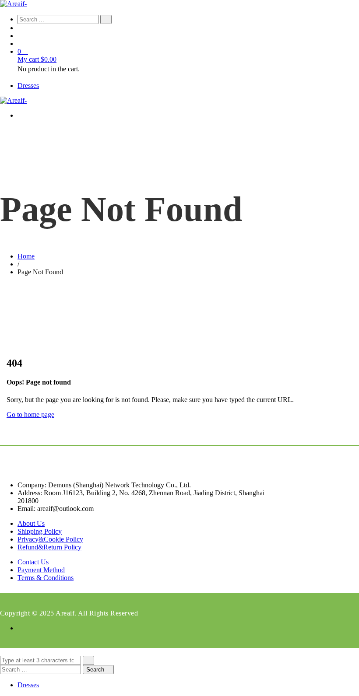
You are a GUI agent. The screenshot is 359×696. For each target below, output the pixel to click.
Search (96, 669)
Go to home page (30, 414)
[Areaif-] (13, 3)
